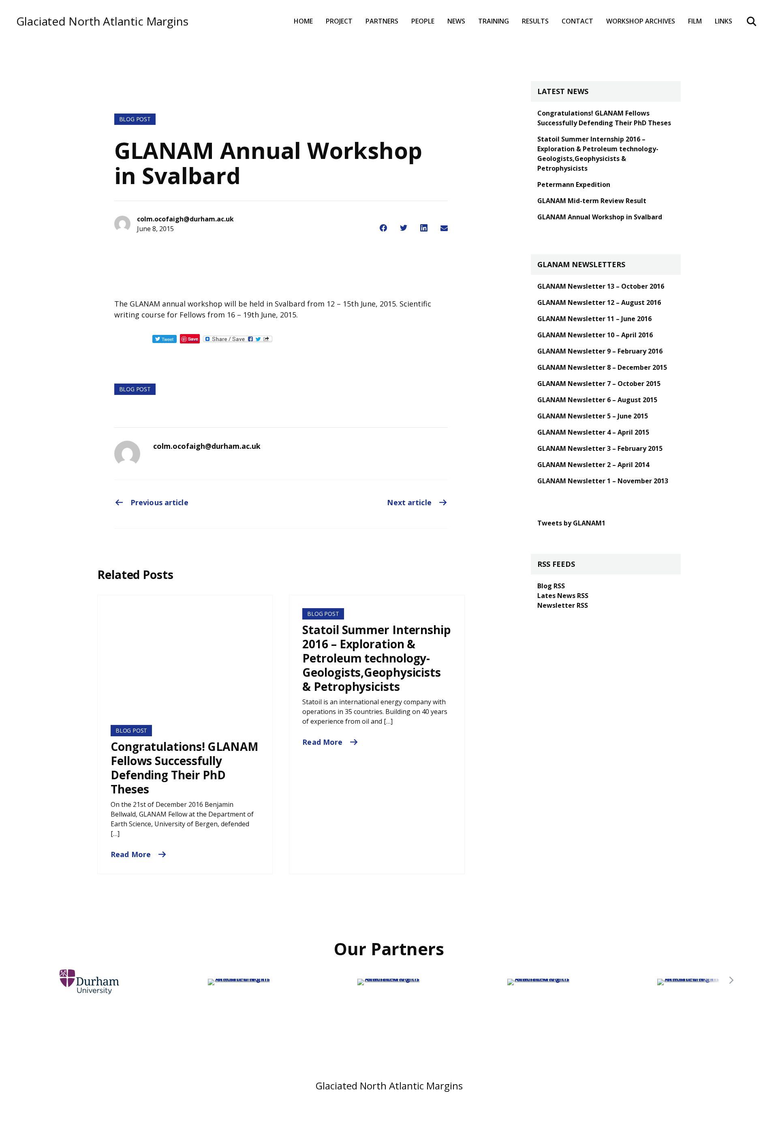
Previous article (158, 502)
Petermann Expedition (573, 184)
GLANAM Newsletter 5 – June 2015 (592, 416)
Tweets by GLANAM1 (571, 523)
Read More (132, 854)
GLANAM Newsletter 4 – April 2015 (593, 432)
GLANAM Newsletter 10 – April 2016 (595, 334)
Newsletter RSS (562, 605)
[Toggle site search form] (752, 21)
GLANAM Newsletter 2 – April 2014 (593, 464)
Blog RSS (551, 585)
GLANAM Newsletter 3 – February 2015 (600, 448)
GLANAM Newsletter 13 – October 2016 (600, 286)
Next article (410, 502)
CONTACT (577, 21)
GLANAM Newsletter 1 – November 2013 (602, 480)
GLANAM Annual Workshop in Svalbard (599, 216)
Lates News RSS (562, 595)
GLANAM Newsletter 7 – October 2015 (598, 383)
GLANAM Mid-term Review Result (591, 200)
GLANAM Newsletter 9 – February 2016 (600, 351)
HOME (303, 21)
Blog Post (135, 119)
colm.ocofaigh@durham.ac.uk (207, 446)
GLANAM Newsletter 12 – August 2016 (599, 302)
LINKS (723, 21)
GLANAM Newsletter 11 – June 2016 (594, 318)
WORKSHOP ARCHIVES (640, 21)
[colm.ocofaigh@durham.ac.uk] (127, 454)
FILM (695, 21)
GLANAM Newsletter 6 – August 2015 (597, 399)
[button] (731, 980)
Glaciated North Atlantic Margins (102, 21)
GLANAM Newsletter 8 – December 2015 (602, 367)
